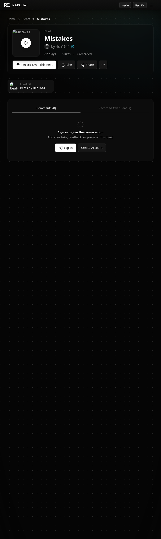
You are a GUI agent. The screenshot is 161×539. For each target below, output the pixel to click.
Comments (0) (46, 108)
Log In (125, 4)
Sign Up (139, 4)
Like (69, 65)
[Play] (26, 43)
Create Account (92, 148)
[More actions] (103, 65)
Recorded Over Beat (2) (115, 108)
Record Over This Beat (37, 65)
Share (90, 65)
